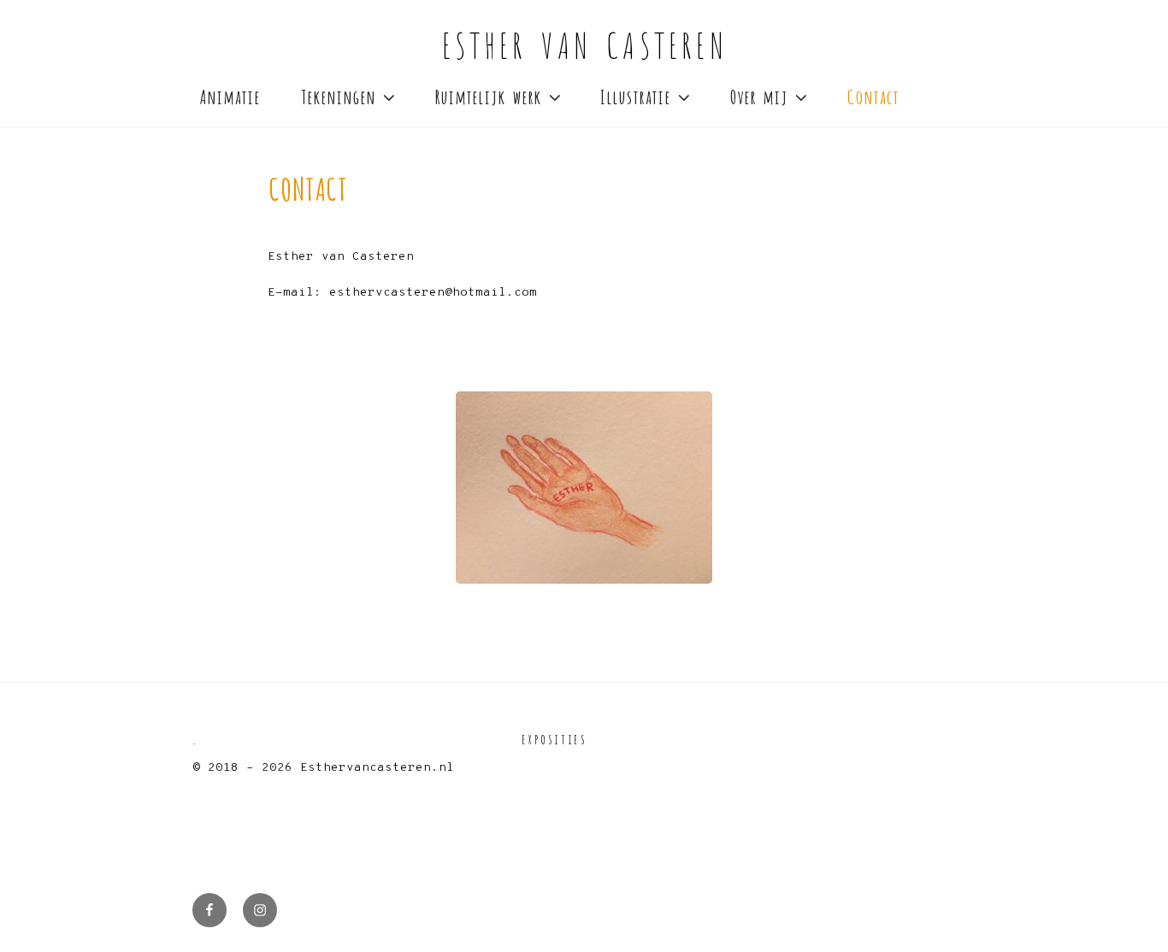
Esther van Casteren (584, 43)
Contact (873, 95)
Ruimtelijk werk (487, 95)
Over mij (758, 95)
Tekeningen (337, 95)
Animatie (229, 95)
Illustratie (635, 95)
